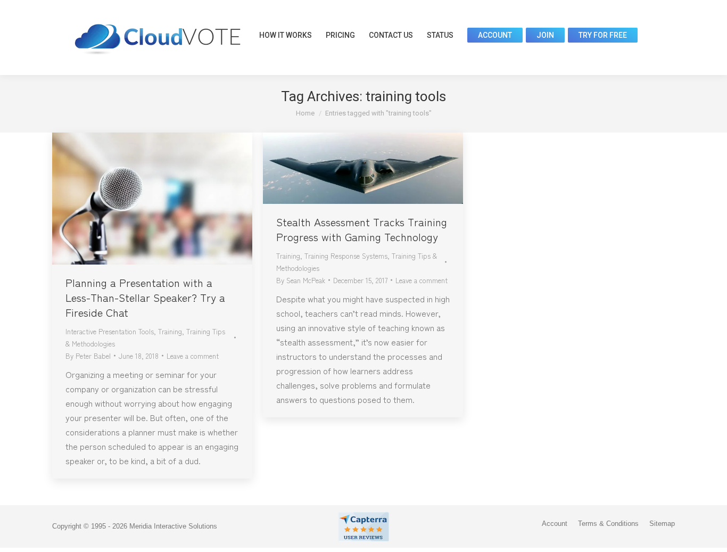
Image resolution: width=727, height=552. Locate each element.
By (88, 356)
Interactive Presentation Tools (109, 331)
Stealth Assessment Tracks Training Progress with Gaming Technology (361, 229)
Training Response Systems (345, 256)
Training (170, 331)
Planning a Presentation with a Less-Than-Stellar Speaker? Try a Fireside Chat (145, 297)
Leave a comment (193, 356)
